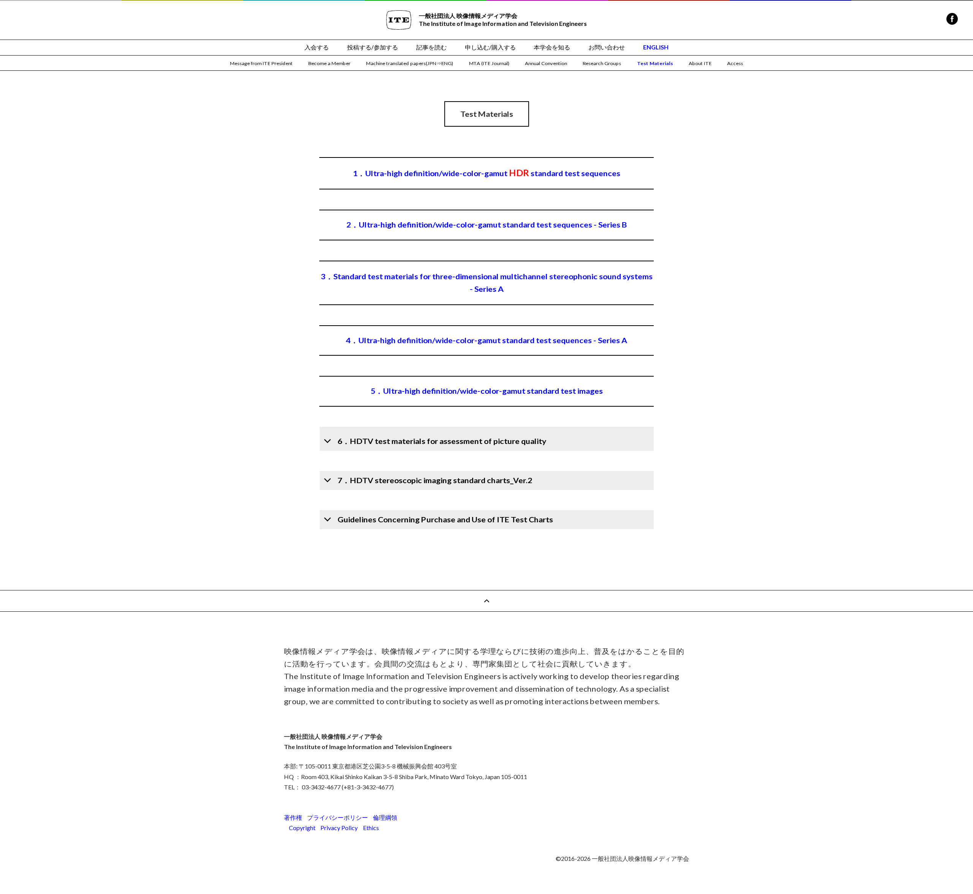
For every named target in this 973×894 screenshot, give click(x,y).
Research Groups (602, 63)
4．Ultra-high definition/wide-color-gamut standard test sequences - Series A (486, 340)
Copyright (302, 827)
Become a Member (329, 63)
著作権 (293, 817)
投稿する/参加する (372, 47)
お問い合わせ (606, 47)
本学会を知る (552, 47)
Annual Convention (546, 63)
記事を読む (431, 47)
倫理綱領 (385, 817)
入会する (316, 47)
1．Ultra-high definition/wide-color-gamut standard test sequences (486, 173)
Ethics (371, 827)
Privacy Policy (339, 827)
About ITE (700, 63)
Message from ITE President (261, 63)
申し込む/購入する (490, 47)
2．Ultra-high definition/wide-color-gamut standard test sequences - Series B (486, 225)
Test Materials (655, 63)
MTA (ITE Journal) (489, 63)
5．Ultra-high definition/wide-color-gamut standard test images (487, 391)
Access (735, 63)
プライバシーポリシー (337, 817)
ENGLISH (656, 47)
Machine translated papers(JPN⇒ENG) (409, 63)
